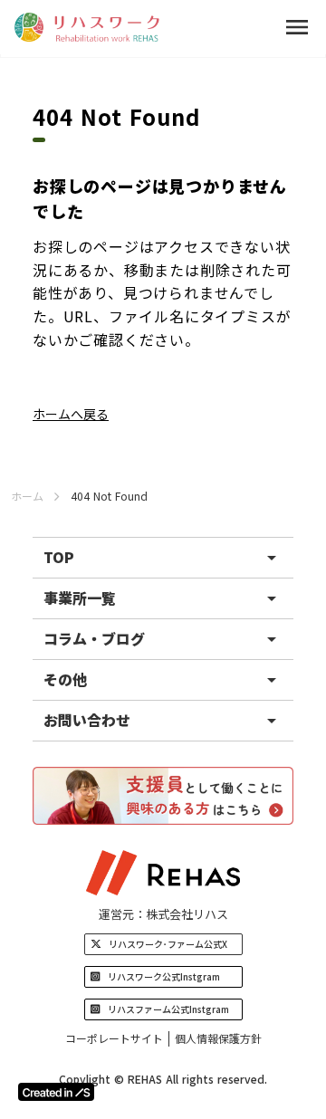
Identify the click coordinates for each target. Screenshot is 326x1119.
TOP (58, 557)
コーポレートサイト (114, 1038)
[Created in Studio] (56, 1092)
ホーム (27, 496)
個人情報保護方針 (218, 1038)
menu (297, 27)
